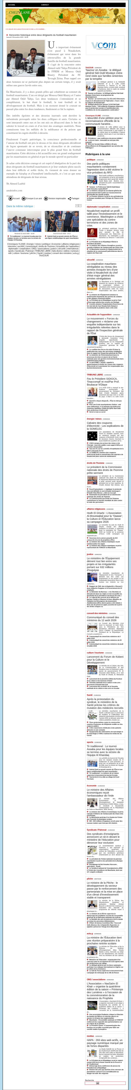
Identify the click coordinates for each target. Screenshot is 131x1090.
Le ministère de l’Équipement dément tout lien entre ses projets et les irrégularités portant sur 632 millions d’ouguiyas (103, 564)
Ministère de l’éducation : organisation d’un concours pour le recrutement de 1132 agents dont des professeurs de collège (105, 961)
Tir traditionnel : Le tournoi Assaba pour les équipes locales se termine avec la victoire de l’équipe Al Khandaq (24, 238)
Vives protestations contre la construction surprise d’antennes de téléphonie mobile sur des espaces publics (105, 724)
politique (46, 244)
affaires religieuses (70, 244)
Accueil (11, 5)
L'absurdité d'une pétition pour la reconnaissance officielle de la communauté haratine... (103, 121)
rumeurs (74, 251)
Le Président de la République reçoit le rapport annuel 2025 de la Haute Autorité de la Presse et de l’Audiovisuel (105, 1062)
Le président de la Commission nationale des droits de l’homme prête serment (105, 470)
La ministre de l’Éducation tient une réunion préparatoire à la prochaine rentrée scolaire (104, 940)
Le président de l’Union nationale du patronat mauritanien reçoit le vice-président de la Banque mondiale (105, 861)
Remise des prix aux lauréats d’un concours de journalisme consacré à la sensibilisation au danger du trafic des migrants (105, 1071)
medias (47, 253)
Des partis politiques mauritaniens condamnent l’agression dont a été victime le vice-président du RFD (105, 168)
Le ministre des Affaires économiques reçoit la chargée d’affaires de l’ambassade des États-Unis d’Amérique (105, 813)
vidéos (66, 251)
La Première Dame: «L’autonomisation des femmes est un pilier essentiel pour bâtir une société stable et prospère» (103, 1027)
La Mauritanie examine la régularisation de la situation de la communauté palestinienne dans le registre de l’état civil (105, 251)
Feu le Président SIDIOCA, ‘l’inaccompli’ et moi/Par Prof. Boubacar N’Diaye (103, 381)
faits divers (57, 251)
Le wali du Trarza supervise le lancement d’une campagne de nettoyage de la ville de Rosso (105, 972)
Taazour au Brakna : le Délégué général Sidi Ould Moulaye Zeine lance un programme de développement (104, 95)
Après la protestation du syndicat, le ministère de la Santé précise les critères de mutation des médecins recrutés (105, 703)
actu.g (76, 253)
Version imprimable (57, 198)
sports (11, 251)
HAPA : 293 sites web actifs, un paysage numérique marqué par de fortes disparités (105, 1043)
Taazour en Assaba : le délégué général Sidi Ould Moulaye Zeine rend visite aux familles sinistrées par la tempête (104, 74)
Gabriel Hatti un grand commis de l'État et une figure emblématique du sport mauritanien (61, 237)
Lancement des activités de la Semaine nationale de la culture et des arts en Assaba (103, 687)
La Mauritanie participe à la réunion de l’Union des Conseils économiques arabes (104, 818)
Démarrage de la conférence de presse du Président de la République (103, 1067)
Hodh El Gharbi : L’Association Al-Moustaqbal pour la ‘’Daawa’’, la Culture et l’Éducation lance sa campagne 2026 (105, 517)
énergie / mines (34, 244)
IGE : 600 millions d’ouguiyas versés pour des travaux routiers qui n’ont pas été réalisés (104, 822)
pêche (33, 253)
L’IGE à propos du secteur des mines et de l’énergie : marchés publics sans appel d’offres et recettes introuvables (105, 445)
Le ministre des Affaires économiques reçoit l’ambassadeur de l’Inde (100, 792)
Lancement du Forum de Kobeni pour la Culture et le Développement (105, 659)
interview (12, 246)
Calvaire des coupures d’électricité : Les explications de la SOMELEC (105, 425)
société (21, 246)
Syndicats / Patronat (24, 251)
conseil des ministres (62, 253)
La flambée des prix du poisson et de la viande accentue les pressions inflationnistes (105, 920)
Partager (75, 198)
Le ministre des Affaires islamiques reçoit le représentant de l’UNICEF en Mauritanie (104, 546)
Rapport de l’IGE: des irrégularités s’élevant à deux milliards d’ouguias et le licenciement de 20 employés (104, 588)
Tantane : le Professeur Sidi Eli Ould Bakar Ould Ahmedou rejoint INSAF (103, 188)
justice (54, 249)
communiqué (31, 246)
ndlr (10, 253)
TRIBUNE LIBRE (43, 251)
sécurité (61, 249)
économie (56, 244)
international (72, 249)
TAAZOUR (44, 255)
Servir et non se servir (97, 412)
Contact (45, 5)
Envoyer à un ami (34, 198)
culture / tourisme (21, 253)
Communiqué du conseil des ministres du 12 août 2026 (103, 619)
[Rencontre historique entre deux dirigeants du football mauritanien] (26, 40)
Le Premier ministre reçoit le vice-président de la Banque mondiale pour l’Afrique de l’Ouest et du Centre (105, 198)
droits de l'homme (47, 246)
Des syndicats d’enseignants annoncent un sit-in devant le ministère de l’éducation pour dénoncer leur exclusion (103, 838)
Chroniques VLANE (16, 244)
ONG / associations (40, 249)
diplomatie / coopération (19, 249)
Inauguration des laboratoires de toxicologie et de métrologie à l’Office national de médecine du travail (105, 733)
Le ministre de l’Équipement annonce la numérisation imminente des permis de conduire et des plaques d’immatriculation (104, 296)
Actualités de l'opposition (67, 246)
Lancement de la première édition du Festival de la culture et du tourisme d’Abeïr (104, 680)
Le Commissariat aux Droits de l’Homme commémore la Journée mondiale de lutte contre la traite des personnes (104, 500)
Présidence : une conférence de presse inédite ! (105, 138)
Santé (40, 253)
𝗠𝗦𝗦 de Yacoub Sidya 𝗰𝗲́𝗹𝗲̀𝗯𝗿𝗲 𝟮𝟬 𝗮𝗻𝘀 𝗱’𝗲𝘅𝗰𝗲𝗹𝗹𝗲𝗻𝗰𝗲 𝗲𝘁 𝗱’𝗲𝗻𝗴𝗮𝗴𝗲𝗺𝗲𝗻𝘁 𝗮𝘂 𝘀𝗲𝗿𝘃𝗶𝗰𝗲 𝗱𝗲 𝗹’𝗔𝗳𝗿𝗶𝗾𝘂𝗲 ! (104, 146)
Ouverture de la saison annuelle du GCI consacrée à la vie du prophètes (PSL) (102, 539)
